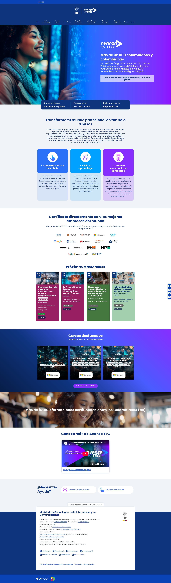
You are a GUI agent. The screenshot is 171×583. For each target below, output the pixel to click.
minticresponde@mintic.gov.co (61, 527)
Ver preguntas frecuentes (115, 490)
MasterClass (67, 22)
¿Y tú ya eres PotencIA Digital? (77, 469)
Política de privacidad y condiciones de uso (56, 564)
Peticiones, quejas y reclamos (79, 490)
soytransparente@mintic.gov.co (71, 529)
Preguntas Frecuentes (77, 22)
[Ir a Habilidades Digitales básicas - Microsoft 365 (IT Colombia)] (123, 278)
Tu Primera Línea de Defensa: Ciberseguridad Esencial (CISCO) (72, 290)
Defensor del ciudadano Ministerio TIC (52, 537)
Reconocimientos (129, 22)
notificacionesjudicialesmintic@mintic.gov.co (53, 534)
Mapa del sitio (89, 564)
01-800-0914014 (83, 522)
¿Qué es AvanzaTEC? (46, 22)
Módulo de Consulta (104, 22)
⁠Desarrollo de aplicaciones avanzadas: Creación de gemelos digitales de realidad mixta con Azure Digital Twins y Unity (85, 362)
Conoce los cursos (85, 386)
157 (54, 524)
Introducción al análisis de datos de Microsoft (52, 366)
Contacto (78, 564)
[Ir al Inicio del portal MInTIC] (124, 516)
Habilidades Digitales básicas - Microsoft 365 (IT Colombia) (123, 289)
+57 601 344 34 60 (60, 522)
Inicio (37, 22)
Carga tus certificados (117, 22)
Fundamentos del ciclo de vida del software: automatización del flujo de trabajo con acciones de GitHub (118, 362)
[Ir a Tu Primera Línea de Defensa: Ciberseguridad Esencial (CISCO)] (73, 278)
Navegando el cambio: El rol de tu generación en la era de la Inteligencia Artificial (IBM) (97, 291)
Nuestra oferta (57, 22)
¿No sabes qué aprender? (91, 22)
